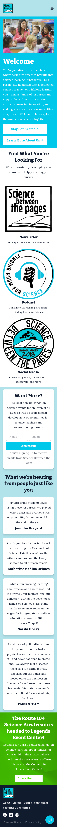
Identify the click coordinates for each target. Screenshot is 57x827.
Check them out (29, 778)
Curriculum (41, 802)
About (6, 802)
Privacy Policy (33, 822)
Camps (28, 802)
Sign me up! (28, 446)
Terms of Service (13, 822)
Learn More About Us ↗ (25, 140)
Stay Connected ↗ (25, 129)
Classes (17, 802)
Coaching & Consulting (16, 807)
